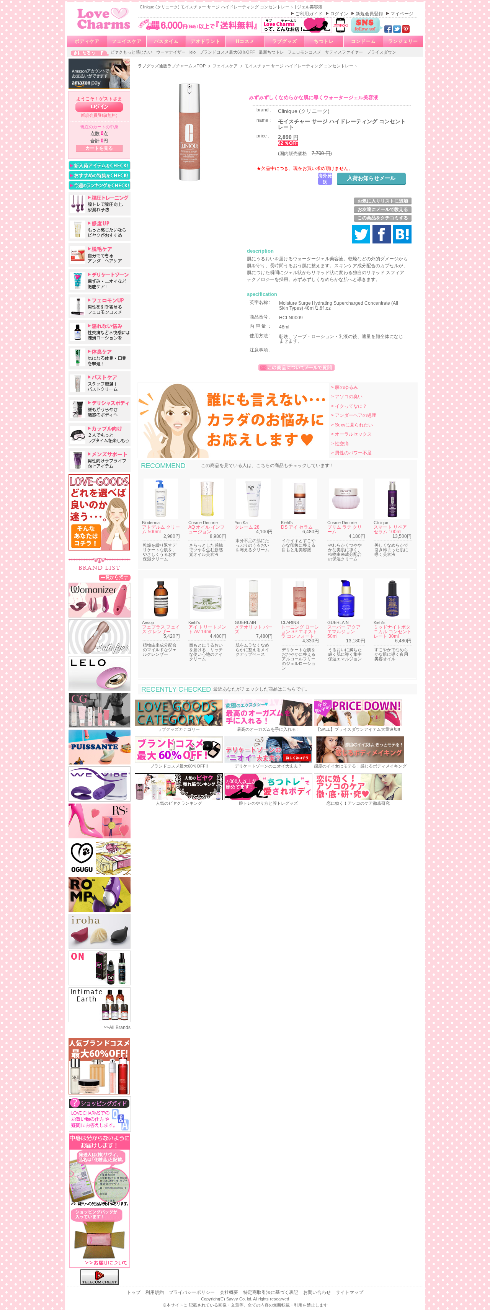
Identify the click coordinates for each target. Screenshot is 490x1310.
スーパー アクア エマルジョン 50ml (344, 631)
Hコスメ (245, 41)
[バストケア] (100, 383)
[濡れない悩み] (100, 332)
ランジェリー (403, 41)
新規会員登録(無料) (99, 115)
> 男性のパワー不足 (351, 453)
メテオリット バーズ (254, 629)
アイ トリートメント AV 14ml (207, 629)
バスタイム (166, 41)
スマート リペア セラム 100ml (390, 529)
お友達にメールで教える (383, 209)
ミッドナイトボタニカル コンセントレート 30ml (393, 631)
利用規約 (155, 1292)
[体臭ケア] (100, 357)
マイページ (401, 13)
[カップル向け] (100, 434)
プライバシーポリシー (192, 1292)
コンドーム (363, 41)
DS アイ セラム (297, 527)
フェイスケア (127, 41)
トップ (134, 1292)
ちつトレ (324, 41)
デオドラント (205, 41)
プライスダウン (381, 52)
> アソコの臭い (347, 396)
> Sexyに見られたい (352, 425)
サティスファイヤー (344, 52)
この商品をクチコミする (383, 218)
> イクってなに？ (349, 406)
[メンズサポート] (100, 460)
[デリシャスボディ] (100, 409)
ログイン (340, 13)
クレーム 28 (247, 527)
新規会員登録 (370, 13)
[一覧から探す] (115, 577)
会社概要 (229, 1292)
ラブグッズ (284, 41)
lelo (193, 52)
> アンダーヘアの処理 (353, 415)
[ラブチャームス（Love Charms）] (104, 30)
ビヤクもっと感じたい (132, 52)
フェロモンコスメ (304, 52)
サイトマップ (349, 1292)
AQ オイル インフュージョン (206, 529)
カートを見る (99, 148)
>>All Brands (117, 1027)
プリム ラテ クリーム (344, 529)
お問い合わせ (317, 1292)
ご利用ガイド (309, 13)
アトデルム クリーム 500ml (161, 529)
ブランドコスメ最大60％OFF (227, 52)
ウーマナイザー (171, 52)
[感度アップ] (100, 229)
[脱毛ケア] (100, 255)
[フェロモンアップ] (100, 306)
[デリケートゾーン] (100, 280)
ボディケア (87, 41)
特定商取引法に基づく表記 (271, 1292)
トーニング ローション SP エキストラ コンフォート (300, 631)
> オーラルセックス (351, 434)
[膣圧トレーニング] (100, 204)
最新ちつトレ (272, 52)
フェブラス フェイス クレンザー (161, 629)
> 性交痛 (340, 443)
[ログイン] (99, 107)
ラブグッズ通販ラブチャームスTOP (172, 66)
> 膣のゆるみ (344, 387)
